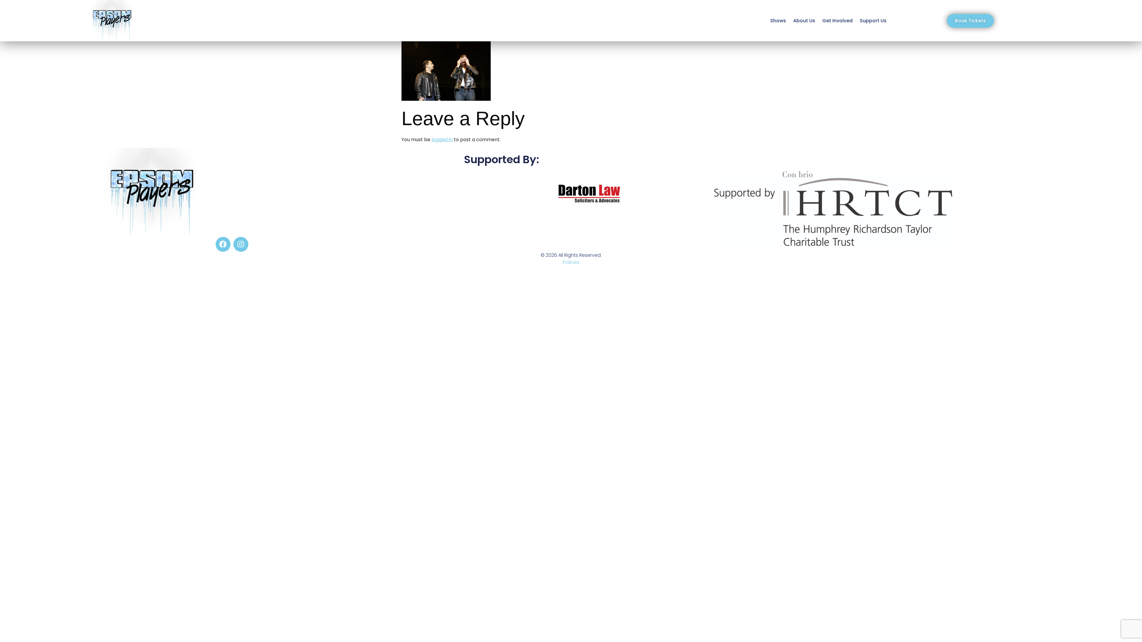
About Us (804, 20)
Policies (571, 262)
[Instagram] (240, 244)
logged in (442, 139)
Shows (778, 20)
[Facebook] (223, 244)
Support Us (873, 20)
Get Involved (837, 20)
